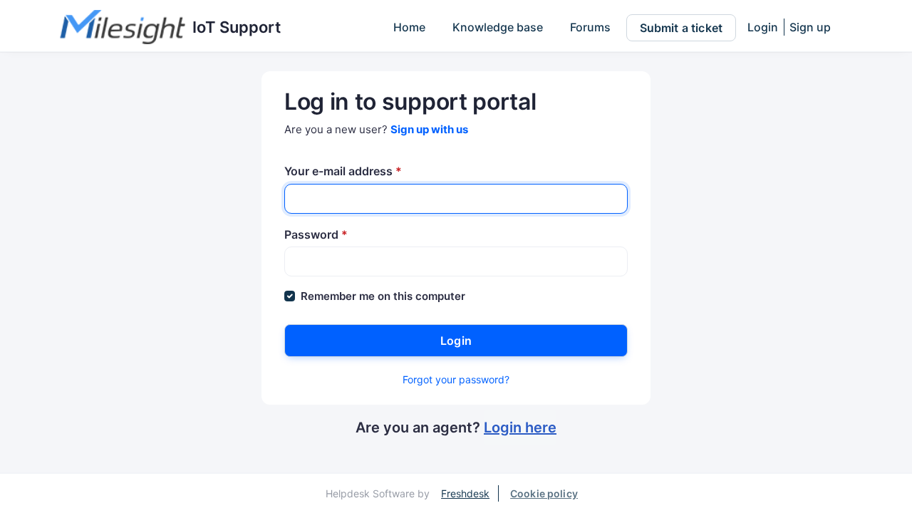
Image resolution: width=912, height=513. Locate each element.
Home (409, 27)
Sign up (810, 27)
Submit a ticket (681, 28)
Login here (520, 427)
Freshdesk (465, 493)
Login (762, 27)
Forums (590, 27)
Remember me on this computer (383, 296)
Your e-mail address (343, 171)
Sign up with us (429, 129)
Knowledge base (497, 27)
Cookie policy (544, 493)
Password (316, 234)
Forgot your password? (456, 379)
